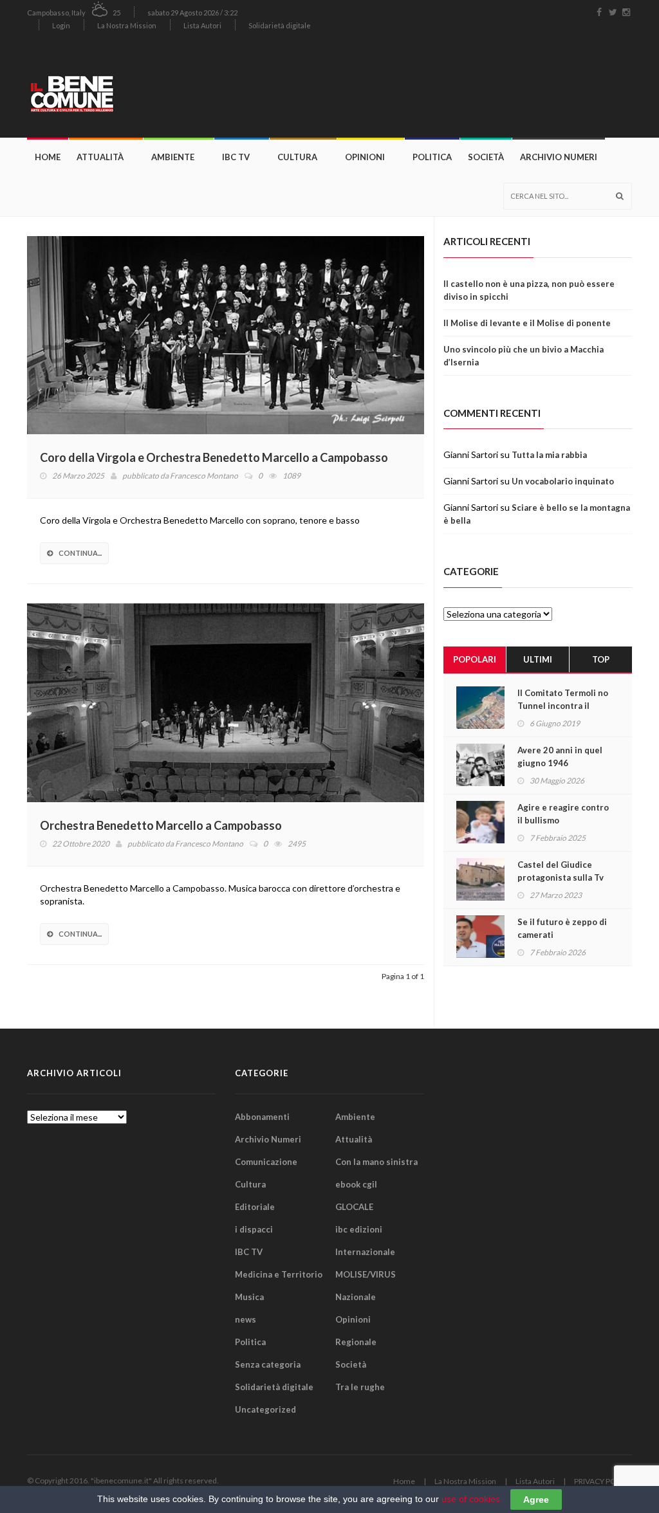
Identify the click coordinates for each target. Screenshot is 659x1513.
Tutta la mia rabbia (549, 455)
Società (486, 157)
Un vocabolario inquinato (563, 481)
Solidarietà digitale (279, 25)
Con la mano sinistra (376, 1162)
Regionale (355, 1342)
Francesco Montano (204, 476)
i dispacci (254, 1229)
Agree (536, 1499)
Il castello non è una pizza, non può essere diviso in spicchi (529, 290)
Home (47, 157)
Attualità (100, 157)
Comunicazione (266, 1162)
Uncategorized (265, 1409)
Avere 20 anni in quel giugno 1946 (559, 756)
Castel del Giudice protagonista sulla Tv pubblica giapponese (560, 877)
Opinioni (365, 157)
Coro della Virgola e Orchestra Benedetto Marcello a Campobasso (214, 457)
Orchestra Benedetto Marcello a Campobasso (161, 825)
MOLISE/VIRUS (365, 1274)
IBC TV (236, 157)
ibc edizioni (358, 1229)
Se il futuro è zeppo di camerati (562, 928)
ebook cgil (356, 1184)
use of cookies (470, 1499)
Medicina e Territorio (278, 1274)
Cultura (297, 157)
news (245, 1319)
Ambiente (172, 157)
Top (600, 659)
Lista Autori (202, 25)
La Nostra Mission (126, 25)
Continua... (80, 553)
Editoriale (255, 1207)
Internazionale (365, 1252)
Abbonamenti (262, 1117)
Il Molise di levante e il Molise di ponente (527, 323)
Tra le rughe (360, 1387)
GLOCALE (354, 1207)
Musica (249, 1297)
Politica (432, 157)
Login (61, 25)
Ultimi (537, 659)
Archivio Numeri (558, 157)
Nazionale (355, 1297)
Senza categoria (268, 1364)
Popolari (474, 659)
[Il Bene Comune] (101, 87)
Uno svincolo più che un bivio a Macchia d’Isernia (523, 355)
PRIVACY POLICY (603, 1481)
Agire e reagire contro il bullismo (563, 813)
